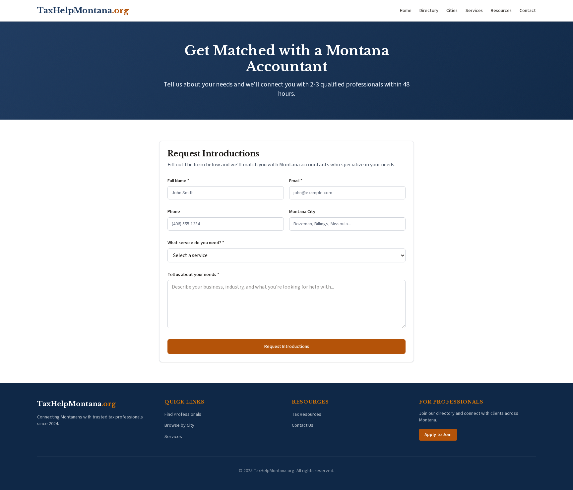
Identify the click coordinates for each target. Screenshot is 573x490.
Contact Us (302, 425)
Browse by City (179, 425)
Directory (428, 10)
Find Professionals (182, 414)
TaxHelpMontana (83, 10)
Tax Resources (306, 414)
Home (406, 10)
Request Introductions (286, 346)
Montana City (302, 211)
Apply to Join (438, 434)
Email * (295, 181)
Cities (452, 10)
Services (474, 10)
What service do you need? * (195, 243)
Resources (501, 10)
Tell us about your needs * (193, 274)
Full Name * (178, 181)
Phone (173, 211)
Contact (528, 10)
